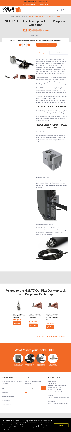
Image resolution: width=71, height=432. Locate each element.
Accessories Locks (6, 400)
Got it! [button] (61, 425)
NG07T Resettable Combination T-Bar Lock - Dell (35, 315)
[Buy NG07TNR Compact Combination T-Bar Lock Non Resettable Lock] (52, 305)
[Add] (28, 45)
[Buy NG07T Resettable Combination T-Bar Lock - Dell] (35, 305)
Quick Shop (17, 323)
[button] (57, 10)
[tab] (43, 53)
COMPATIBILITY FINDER (29, 4)
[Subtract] (20, 45)
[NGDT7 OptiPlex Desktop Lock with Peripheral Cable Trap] (6, 76)
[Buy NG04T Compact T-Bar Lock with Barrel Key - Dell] (19, 305)
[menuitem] (57, 10)
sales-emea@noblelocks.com (60, 397)
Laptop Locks (5, 392)
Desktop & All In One (21, 16)
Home (12, 16)
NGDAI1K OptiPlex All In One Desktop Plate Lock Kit (51, 336)
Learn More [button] (6, 429)
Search (3, 388)
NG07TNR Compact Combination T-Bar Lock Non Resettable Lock (52, 316)
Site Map (4, 408)
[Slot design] (18, 360)
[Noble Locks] (11, 10)
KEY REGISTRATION (43, 4)
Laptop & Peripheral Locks (8, 396)
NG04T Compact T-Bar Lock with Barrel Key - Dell (19, 315)
